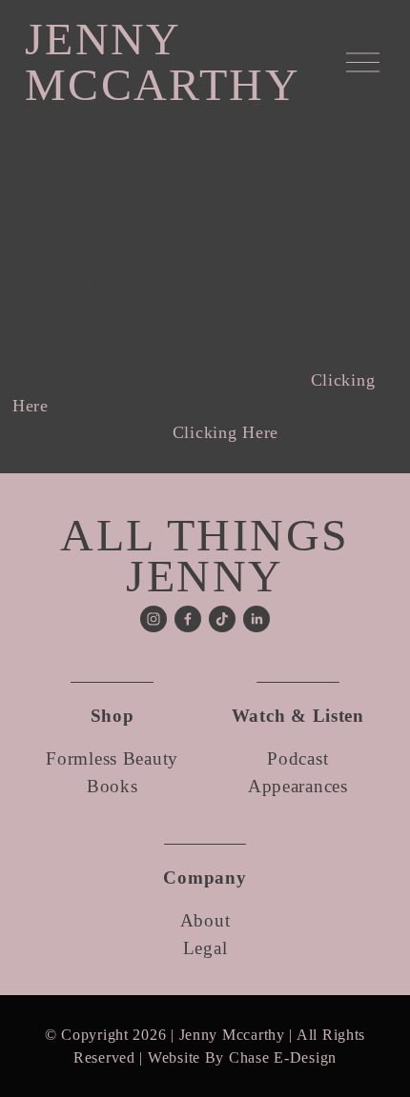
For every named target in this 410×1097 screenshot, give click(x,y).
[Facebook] (187, 619)
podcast (297, 758)
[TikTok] (222, 619)
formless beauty (112, 758)
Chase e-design (283, 1057)
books (112, 786)
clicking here (225, 432)
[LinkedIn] (256, 619)
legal (205, 948)
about (205, 920)
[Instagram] (153, 619)
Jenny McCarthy (162, 61)
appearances (298, 786)
